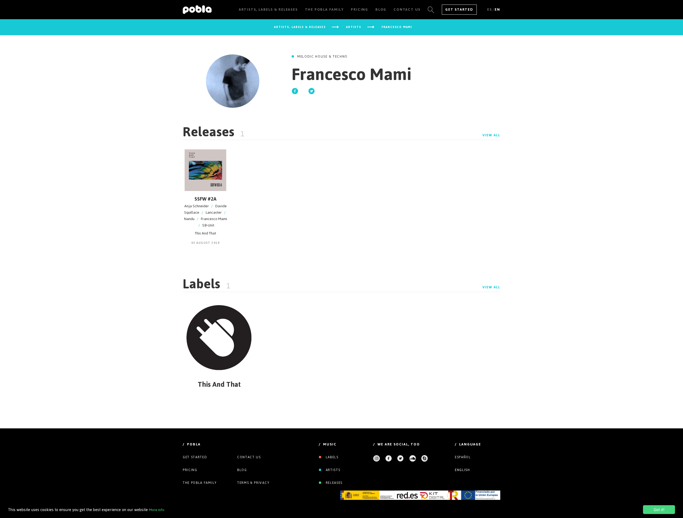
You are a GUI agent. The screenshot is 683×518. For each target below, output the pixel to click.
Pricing (190, 470)
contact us (249, 457)
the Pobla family (200, 483)
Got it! (659, 509)
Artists (332, 470)
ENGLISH (462, 470)
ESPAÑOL (463, 457)
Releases (333, 483)
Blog (242, 470)
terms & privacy (253, 483)
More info (156, 509)
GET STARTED (459, 9)
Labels (331, 457)
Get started (195, 457)
